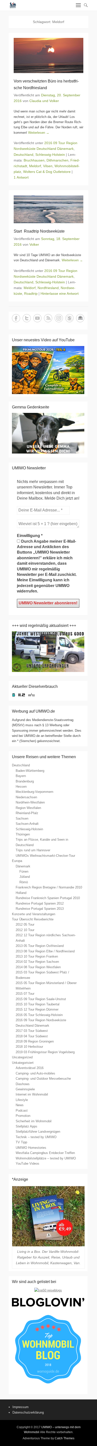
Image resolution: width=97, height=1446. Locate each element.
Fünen (23, 871)
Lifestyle (22, 1100)
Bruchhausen (34, 160)
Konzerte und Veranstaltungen (33, 914)
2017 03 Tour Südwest (32, 1031)
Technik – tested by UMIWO (36, 1137)
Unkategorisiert (23, 1063)
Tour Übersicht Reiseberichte (32, 919)
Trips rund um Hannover (33, 850)
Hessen (21, 786)
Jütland (24, 877)
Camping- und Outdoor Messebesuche (43, 1078)
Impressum (20, 1407)
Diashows (23, 1084)
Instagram (59, 318)
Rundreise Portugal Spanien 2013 (40, 908)
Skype (69, 318)
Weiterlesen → (38, 132)
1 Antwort (21, 177)
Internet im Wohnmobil (32, 1094)
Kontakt (80, 318)
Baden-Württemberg (30, 771)
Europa (17, 861)
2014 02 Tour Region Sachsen (37, 962)
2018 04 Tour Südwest (32, 1036)
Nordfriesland (48, 288)
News (20, 1105)
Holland (21, 893)
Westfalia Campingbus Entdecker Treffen (45, 1153)
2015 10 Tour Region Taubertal (37, 1004)
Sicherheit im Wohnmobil (33, 1121)
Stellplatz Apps (26, 1126)
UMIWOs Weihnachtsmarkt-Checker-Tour (45, 855)
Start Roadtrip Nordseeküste (39, 231)
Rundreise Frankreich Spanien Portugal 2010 (48, 898)
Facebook (16, 318)
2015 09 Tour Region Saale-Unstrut (41, 999)
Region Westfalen (28, 808)
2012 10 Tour (25, 930)
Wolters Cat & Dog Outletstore (47, 172)
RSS (48, 318)
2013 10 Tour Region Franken (37, 956)
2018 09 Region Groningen (35, 1041)
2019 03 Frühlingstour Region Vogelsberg (45, 1052)
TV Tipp (21, 1142)
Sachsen (22, 818)
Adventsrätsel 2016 (30, 1068)
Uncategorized (22, 1057)
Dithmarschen (57, 160)
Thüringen (23, 834)
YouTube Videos (27, 1163)
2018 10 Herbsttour (29, 1046)
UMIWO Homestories (31, 1148)
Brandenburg (25, 781)
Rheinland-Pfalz (27, 813)
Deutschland (23, 155)
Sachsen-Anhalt (27, 824)
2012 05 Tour (25, 924)
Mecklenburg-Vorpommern (34, 792)
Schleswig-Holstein (50, 155)
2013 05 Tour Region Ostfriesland (40, 946)
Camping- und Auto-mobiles (35, 1073)
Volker (34, 244)
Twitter (27, 318)
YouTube (37, 318)
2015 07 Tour (25, 993)
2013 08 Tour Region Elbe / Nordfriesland (45, 951)
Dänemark (23, 866)
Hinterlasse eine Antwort (60, 293)
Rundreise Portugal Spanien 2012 (40, 903)
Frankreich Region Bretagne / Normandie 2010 (49, 887)
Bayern (21, 776)
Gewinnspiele (25, 1089)
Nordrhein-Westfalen (30, 802)
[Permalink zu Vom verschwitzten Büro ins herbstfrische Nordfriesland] (48, 55)
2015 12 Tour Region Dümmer (37, 1009)
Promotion (23, 1116)
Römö (23, 882)
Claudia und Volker (44, 101)
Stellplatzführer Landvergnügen (38, 1131)
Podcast (22, 1110)
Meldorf (35, 166)
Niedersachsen (26, 797)
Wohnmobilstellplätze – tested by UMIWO (46, 1158)
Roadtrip (31, 293)
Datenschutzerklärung (28, 1412)
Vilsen (47, 166)
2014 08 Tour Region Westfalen (38, 967)
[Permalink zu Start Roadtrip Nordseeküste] (48, 209)
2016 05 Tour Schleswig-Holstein (39, 1015)
